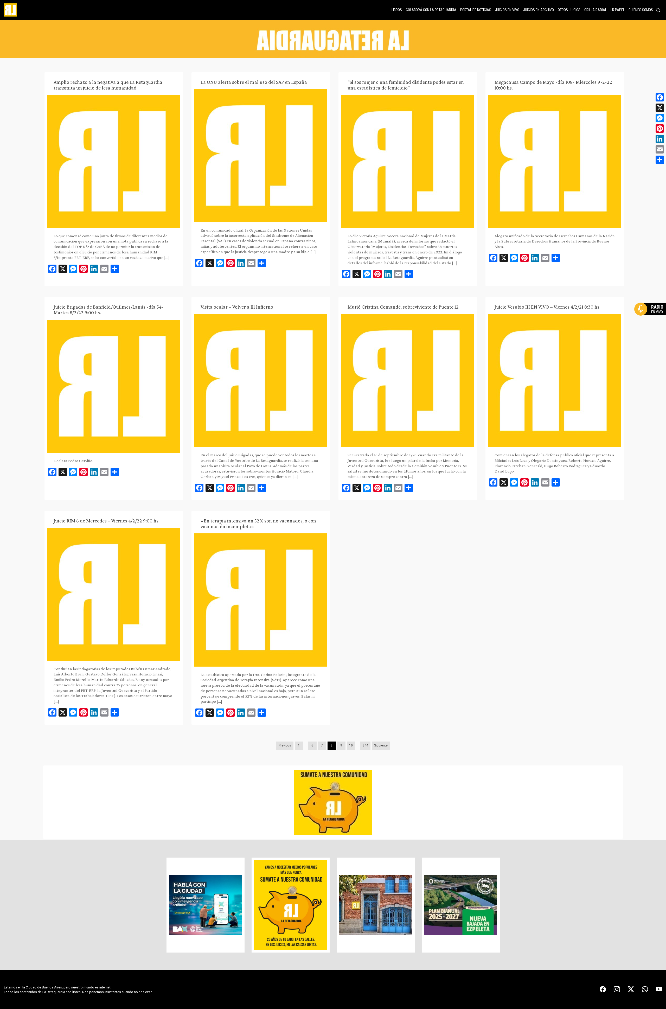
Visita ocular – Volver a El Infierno (237, 307)
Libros (397, 10)
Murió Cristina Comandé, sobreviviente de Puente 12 (403, 307)
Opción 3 (651, 322)
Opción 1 (651, 317)
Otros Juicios (569, 10)
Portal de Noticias (475, 10)
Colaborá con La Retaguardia (431, 10)
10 (351, 745)
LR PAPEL (618, 10)
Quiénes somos (641, 10)
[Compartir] (660, 160)
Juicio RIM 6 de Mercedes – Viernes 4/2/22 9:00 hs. (106, 520)
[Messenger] (660, 118)
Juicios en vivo (507, 10)
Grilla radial (595, 10)
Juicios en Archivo (538, 10)
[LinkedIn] (660, 139)
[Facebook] (660, 97)
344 (365, 745)
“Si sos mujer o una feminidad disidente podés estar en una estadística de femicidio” (406, 85)
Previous (285, 745)
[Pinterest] (660, 128)
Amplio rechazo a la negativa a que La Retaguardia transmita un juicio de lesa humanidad (108, 85)
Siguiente (381, 745)
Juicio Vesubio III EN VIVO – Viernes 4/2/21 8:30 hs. (547, 307)
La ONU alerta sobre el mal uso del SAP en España (254, 82)
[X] (660, 108)
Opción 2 (651, 319)
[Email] (660, 149)
